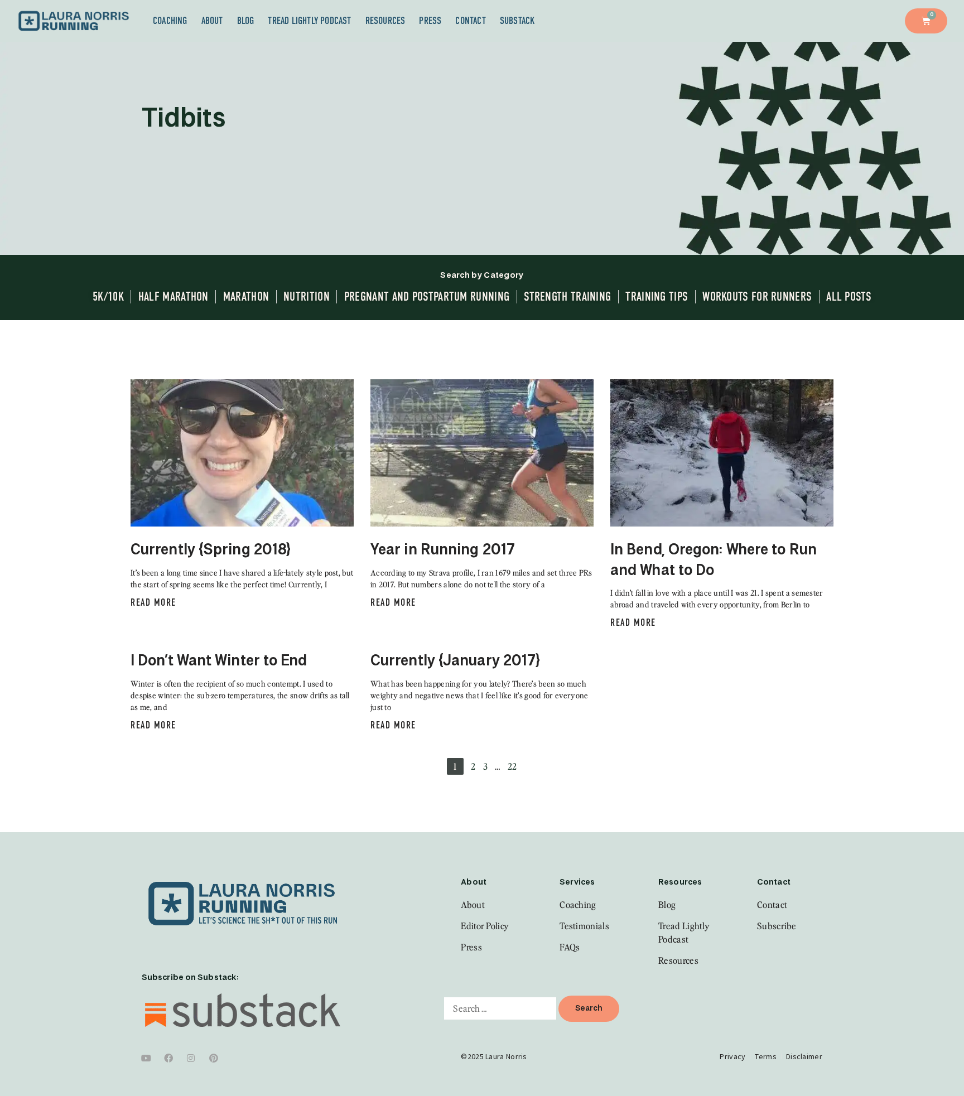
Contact (470, 21)
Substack (518, 21)
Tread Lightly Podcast (309, 21)
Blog (245, 21)
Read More (153, 602)
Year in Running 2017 (442, 550)
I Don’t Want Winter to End (219, 661)
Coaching (170, 21)
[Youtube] (146, 1058)
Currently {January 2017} (455, 661)
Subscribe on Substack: (190, 978)
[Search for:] (500, 1008)
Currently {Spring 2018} (211, 550)
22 (512, 766)
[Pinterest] (213, 1058)
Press (430, 21)
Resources (385, 21)
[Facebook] (168, 1058)
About (212, 21)
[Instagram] (191, 1058)
